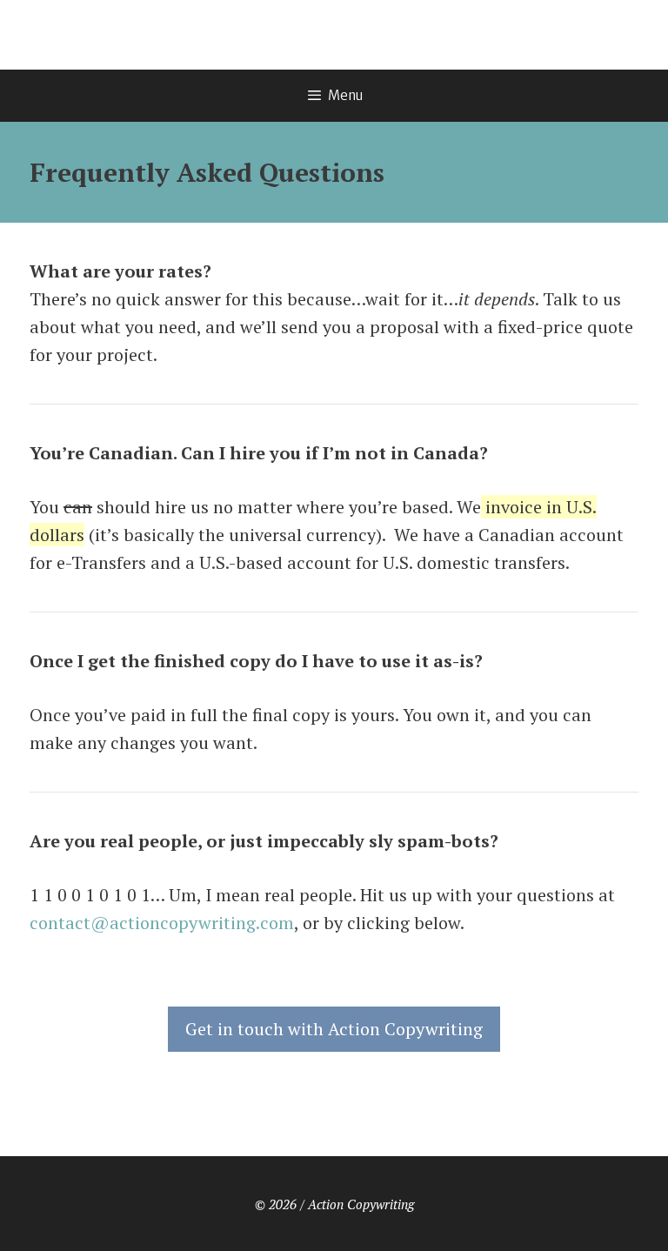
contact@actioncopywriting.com (162, 922)
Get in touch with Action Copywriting (334, 1028)
